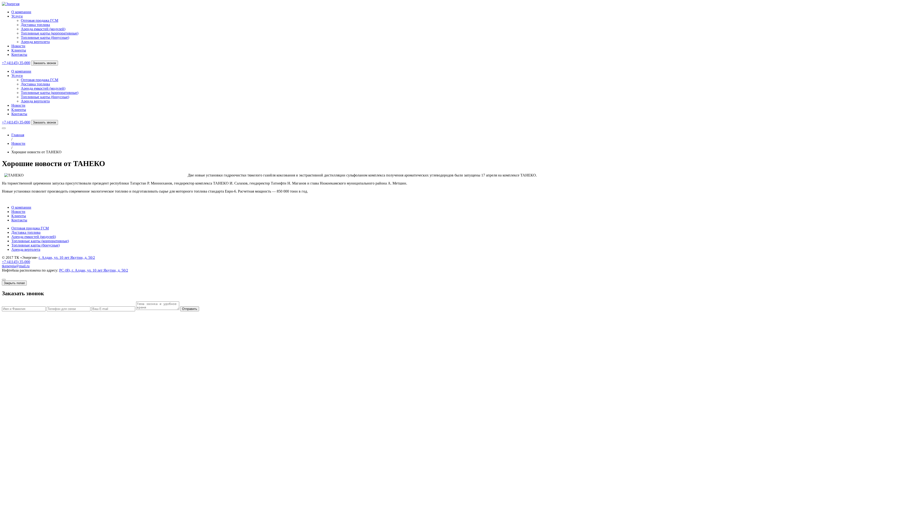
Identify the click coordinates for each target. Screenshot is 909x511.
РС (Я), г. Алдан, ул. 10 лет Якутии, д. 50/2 (93, 270)
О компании (21, 12)
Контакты (19, 55)
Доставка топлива (35, 25)
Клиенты (18, 50)
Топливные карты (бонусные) (45, 37)
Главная (17, 135)
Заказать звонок (44, 63)
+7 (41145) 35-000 (16, 63)
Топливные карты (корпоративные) (49, 33)
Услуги (17, 16)
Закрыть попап (14, 283)
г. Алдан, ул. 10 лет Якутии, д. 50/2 (67, 258)
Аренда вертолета (35, 42)
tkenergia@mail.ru (16, 266)
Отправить (189, 309)
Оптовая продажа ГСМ (39, 20)
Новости (18, 46)
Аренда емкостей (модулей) (43, 29)
